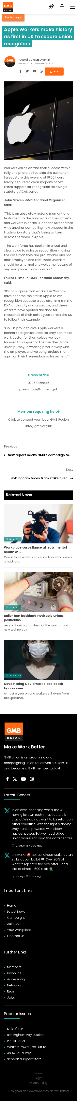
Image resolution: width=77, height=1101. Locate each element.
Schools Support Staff (24, 1059)
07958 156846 (38, 383)
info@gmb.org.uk (38, 426)
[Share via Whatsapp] (41, 71)
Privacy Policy (38, 1083)
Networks (14, 985)
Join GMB (14, 923)
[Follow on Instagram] (32, 779)
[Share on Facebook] (21, 71)
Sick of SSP (15, 1028)
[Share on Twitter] (27, 71)
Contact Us (15, 936)
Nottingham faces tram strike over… (39, 478)
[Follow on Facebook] (7, 779)
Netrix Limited (59, 1091)
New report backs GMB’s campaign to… (39, 455)
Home (11, 905)
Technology (13, 17)
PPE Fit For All (16, 1041)
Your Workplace (19, 930)
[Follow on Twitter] (15, 779)
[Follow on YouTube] (23, 779)
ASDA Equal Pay (19, 1053)
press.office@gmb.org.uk (38, 389)
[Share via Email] (34, 71)
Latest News (16, 911)
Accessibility (16, 979)
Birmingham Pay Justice (25, 1035)
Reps (11, 991)
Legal (38, 1078)
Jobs (11, 997)
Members (14, 967)
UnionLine (14, 973)
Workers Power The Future (26, 1047)
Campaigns (16, 917)
